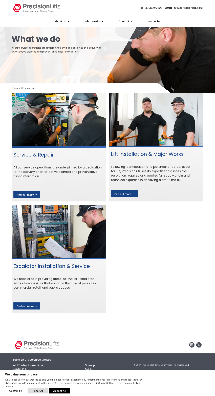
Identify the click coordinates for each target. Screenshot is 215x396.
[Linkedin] (192, 345)
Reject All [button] (38, 390)
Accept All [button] (59, 390)
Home (15, 88)
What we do (92, 21)
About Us (60, 21)
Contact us (126, 21)
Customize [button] (15, 390)
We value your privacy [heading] (21, 374)
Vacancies (154, 21)
